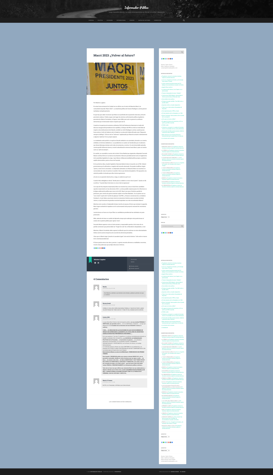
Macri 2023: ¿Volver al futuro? (114, 55)
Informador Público (137, 7)
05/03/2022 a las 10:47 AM (109, 319)
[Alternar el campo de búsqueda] (183, 20)
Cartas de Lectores (144, 20)
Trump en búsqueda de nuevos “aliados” (171, 93)
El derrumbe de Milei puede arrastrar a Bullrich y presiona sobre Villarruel (173, 131)
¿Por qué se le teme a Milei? (168, 119)
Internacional (121, 20)
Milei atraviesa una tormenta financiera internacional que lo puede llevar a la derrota (172, 135)
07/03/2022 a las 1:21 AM (109, 382)
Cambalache (165, 327)
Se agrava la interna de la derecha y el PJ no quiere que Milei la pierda (172, 122)
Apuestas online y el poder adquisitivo (171, 105)
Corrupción (157, 20)
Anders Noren (175, 471)
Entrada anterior (134, 266)
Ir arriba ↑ (183, 471)
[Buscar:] (172, 52)
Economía (110, 20)
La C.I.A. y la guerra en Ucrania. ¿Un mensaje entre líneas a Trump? (173, 164)
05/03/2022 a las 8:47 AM (109, 288)
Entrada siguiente (135, 268)
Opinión (132, 20)
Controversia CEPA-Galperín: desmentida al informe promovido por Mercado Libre (172, 96)
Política (100, 20)
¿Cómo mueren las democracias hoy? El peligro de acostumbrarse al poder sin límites (173, 84)
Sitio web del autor (98, 263)
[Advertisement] (136, 33)
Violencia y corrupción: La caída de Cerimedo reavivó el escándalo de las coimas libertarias (173, 128)
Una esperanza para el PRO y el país (170, 111)
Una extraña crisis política (168, 99)
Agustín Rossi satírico (167, 87)
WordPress (118, 471)
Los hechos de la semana (168, 138)
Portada (91, 20)
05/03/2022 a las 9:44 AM (109, 305)
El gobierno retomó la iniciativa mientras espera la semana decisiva (171, 77)
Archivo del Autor (95, 263)
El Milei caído (165, 125)
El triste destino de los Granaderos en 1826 (172, 113)
